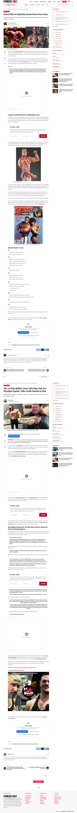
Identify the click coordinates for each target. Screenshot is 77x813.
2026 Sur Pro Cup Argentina (60, 11)
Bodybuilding (6, 11)
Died (17, 344)
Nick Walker (10, 439)
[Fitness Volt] (10, 1)
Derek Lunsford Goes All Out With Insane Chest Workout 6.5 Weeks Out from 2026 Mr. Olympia (65, 448)
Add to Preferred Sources (14, 436)
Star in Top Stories (34, 332)
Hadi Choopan (57, 38)
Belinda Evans (11, 400)
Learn (43, 4)
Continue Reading (38, 781)
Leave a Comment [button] (44, 376)
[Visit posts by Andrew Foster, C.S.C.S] (5, 355)
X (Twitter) (32, 335)
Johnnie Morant (19, 51)
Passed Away (36, 344)
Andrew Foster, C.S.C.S (12, 23)
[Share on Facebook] (5, 55)
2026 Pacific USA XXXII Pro (60, 24)
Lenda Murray (42, 204)
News (47, 4)
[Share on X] (5, 58)
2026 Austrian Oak (58, 14)
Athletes (26, 4)
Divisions (38, 4)
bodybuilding (14, 344)
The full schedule (55, 26)
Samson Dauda (58, 34)
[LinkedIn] (48, 355)
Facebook (24, 335)
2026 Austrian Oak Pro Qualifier (61, 21)
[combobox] (65, 5)
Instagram (28, 335)
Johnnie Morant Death (27, 344)
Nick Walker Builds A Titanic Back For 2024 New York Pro (24, 667)
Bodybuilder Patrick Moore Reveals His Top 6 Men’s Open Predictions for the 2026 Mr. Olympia (66, 90)
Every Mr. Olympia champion (57, 47)
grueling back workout (41, 658)
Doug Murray (11, 807)
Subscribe (43, 136)
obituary (32, 344)
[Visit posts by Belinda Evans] (5, 754)
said (14, 552)
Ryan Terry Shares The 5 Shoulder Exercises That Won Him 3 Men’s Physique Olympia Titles (66, 454)
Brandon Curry (58, 45)
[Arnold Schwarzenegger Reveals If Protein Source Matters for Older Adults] (55, 75)
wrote (23, 614)
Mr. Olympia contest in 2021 (20, 451)
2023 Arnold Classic (19, 497)
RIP (39, 344)
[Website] (47, 355)
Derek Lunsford (58, 32)
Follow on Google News (23, 332)
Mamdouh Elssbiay (58, 40)
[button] (64, 2)
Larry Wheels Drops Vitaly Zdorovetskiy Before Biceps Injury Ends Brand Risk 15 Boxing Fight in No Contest (65, 80)
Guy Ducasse (25, 61)
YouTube (37, 335)
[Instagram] (48, 754)
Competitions (32, 4)
